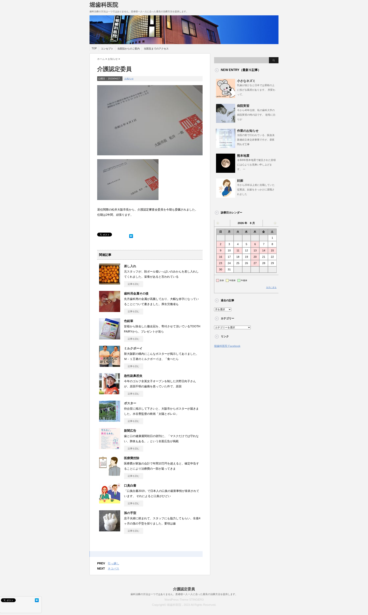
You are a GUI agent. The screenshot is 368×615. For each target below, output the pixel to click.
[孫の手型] (109, 529)
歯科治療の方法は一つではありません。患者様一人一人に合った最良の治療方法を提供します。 (184, 594)
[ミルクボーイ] (109, 365)
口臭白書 (130, 485)
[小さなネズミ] (225, 96)
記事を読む (133, 284)
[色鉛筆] (109, 337)
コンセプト (107, 48)
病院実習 (243, 105)
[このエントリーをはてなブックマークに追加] (131, 235)
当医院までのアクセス (156, 48)
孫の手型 (130, 513)
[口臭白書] (109, 502)
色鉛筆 (128, 321)
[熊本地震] (225, 171)
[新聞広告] (109, 447)
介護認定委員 (184, 589)
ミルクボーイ (133, 348)
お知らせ (129, 78)
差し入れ (130, 266)
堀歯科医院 (104, 5)
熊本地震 (243, 155)
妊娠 (240, 180)
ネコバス (113, 568)
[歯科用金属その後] (109, 310)
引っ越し (113, 563)
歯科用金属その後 (136, 293)
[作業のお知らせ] (225, 146)
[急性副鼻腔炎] (109, 392)
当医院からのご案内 (128, 48)
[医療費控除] (109, 475)
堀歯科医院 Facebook (227, 345)
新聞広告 (130, 430)
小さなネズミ (246, 80)
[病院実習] (225, 121)
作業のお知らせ (248, 130)
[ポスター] (109, 420)
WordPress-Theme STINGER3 (184, 599)
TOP (94, 48)
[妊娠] (225, 196)
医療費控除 (131, 458)
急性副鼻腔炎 (133, 375)
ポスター (130, 403)
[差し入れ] (109, 283)
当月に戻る (271, 287)
